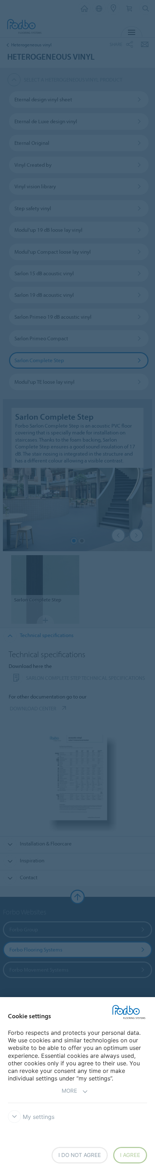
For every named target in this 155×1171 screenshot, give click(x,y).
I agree (130, 1155)
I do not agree (79, 1155)
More (69, 1090)
